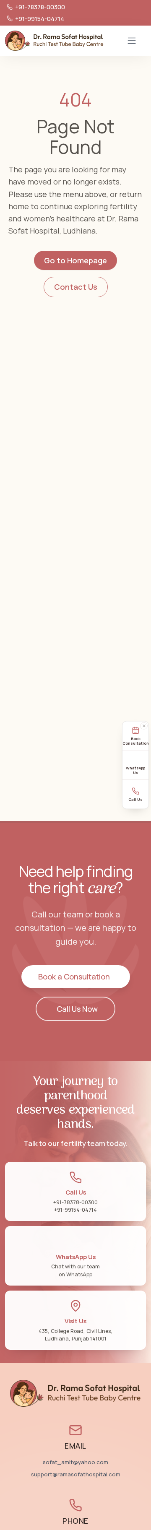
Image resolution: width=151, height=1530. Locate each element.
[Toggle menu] (131, 40)
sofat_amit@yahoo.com (75, 1462)
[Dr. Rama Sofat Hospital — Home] (54, 41)
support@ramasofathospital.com (75, 1474)
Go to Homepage (75, 260)
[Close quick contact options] (144, 726)
